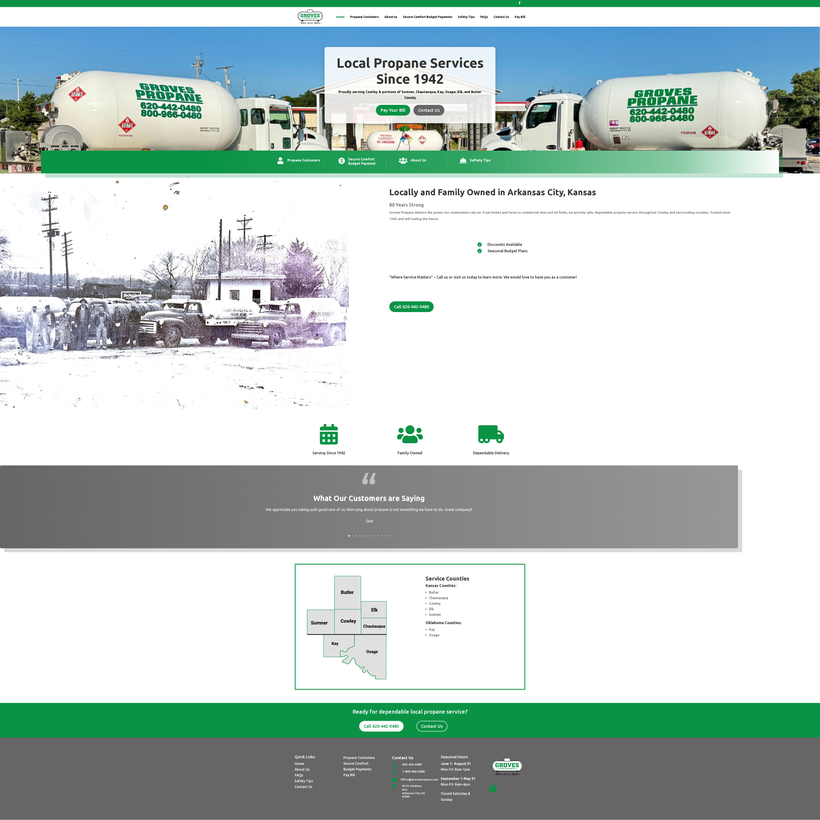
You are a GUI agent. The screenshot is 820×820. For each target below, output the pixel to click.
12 (389, 536)
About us (390, 17)
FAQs (484, 17)
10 (381, 536)
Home (340, 17)
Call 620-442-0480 (411, 306)
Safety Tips (466, 17)
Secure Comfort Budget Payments (427, 17)
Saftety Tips (480, 160)
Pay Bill (520, 17)
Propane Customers (364, 17)
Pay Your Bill (393, 110)
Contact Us (501, 17)
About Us (418, 160)
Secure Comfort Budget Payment (362, 161)
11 (385, 536)
